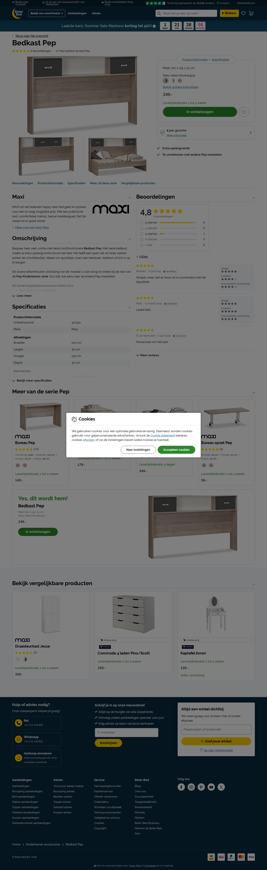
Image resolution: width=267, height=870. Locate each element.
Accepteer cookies (176, 449)
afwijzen (88, 439)
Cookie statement (163, 435)
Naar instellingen (138, 449)
